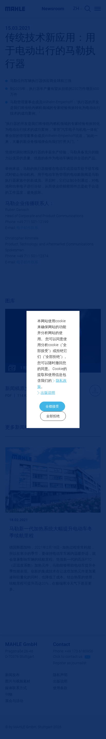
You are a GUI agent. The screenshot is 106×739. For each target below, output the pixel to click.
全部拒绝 (53, 416)
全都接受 (52, 406)
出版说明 (48, 393)
